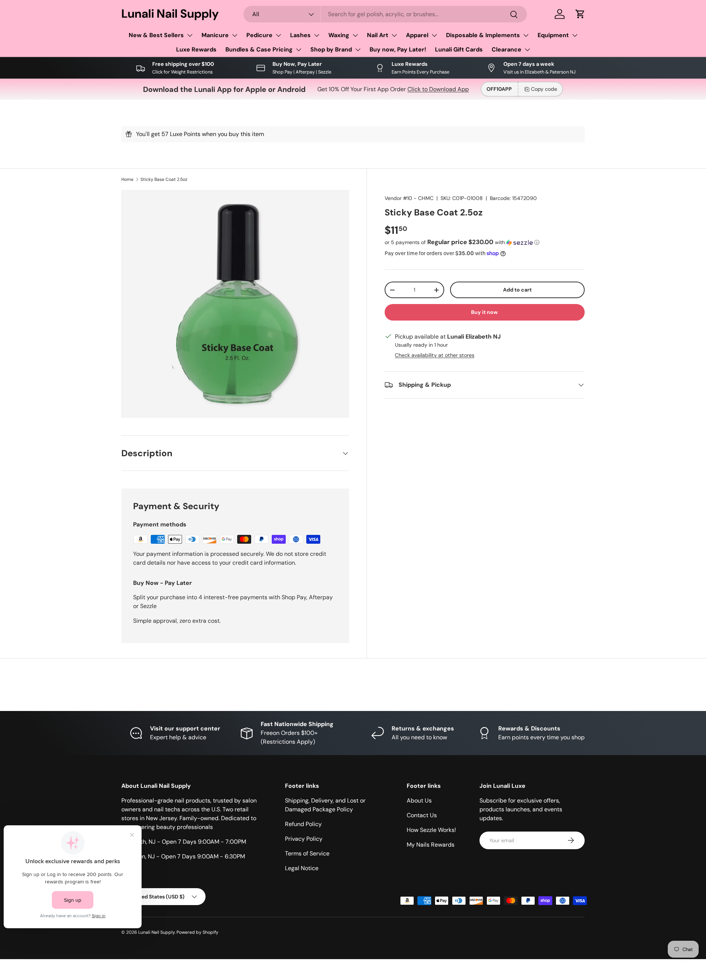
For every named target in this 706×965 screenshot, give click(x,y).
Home (127, 179)
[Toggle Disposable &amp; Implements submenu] (525, 35)
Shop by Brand (331, 49)
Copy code (544, 89)
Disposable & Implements (483, 35)
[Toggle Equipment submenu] (574, 35)
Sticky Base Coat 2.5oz (164, 179)
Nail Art (377, 35)
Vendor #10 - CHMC (409, 198)
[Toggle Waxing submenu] (355, 35)
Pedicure (259, 35)
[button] (580, 14)
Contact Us (422, 815)
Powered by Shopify (197, 932)
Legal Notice (301, 868)
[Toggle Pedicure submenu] (278, 35)
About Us (419, 800)
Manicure (215, 35)
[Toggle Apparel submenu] (434, 35)
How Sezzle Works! (431, 830)
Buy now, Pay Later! (398, 49)
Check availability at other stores (434, 355)
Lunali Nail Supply (156, 932)
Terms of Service (307, 853)
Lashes (300, 35)
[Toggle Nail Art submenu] (394, 35)
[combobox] (385, 14)
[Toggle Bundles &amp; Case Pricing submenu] (298, 49)
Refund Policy (303, 824)
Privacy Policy (303, 839)
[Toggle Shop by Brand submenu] (357, 49)
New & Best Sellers (156, 35)
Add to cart (517, 289)
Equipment (553, 35)
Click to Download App (438, 89)
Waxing (338, 35)
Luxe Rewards (196, 49)
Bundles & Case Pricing (259, 49)
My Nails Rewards (430, 844)
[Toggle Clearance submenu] (527, 49)
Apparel (417, 35)
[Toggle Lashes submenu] (316, 35)
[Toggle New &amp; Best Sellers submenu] (189, 35)
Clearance (506, 49)
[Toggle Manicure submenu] (234, 35)
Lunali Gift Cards (459, 49)
